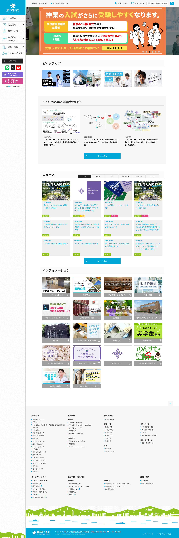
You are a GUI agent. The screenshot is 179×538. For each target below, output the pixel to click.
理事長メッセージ (38, 419)
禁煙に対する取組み (39, 463)
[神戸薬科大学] (12, 7)
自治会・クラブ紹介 (39, 489)
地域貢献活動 (109, 489)
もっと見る (102, 156)
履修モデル (108, 435)
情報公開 (35, 438)
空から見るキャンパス (40, 452)
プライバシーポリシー (165, 534)
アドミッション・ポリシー (77, 447)
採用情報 (35, 466)
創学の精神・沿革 (38, 435)
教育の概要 (108, 427)
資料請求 (13, 61)
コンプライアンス (38, 441)
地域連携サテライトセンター (114, 486)
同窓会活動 (72, 492)
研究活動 (108, 448)
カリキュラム (109, 432)
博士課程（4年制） (148, 430)
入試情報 (71, 416)
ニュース (35, 472)
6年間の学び (109, 430)
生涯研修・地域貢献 (76, 477)
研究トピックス (110, 451)
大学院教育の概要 (147, 427)
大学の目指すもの (38, 433)
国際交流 (108, 441)
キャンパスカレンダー (40, 480)
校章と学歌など (38, 444)
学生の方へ (145, 480)
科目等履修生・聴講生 (149, 435)
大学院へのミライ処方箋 (77, 441)
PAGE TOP (170, 403)
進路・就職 (144, 477)
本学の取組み (109, 419)
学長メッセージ (38, 422)
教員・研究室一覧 (147, 443)
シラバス (108, 438)
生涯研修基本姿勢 (74, 483)
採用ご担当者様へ (147, 483)
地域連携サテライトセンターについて (117, 483)
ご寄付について (38, 469)
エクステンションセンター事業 (79, 486)
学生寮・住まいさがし (40, 492)
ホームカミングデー (39, 460)
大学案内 (35, 416)
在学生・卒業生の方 (60, 3)
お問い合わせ (139, 3)
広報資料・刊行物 (38, 457)
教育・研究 (108, 416)
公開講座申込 (73, 489)
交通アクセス (37, 455)
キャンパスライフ (38, 477)
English (16, 86)
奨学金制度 (36, 486)
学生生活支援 (37, 483)
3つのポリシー (37, 430)
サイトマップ (148, 534)
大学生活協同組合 (38, 497)
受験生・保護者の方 (39, 3)
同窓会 (35, 495)
